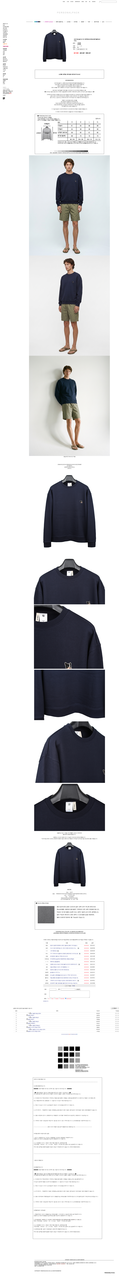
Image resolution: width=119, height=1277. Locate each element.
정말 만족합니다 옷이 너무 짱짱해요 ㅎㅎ (59, 967)
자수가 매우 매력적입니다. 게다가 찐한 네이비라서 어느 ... (63, 948)
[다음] (73, 985)
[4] (66, 1034)
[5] (68, 1034)
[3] (65, 1034)
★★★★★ (68, 998)
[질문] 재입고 (31, 1015)
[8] (72, 1034)
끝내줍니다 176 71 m (55, 972)
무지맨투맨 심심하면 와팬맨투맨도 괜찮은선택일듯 (62, 959)
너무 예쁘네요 (53, 950)
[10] (75, 1034)
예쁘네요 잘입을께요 (55, 961)
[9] (73, 1034)
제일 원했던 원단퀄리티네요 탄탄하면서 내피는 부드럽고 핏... (64, 977)
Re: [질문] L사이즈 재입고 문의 (38, 1029)
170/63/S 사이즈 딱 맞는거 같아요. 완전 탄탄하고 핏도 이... (63, 980)
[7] (71, 1034)
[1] (62, 1034)
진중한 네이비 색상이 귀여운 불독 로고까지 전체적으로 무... (64, 964)
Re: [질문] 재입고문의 (36, 1013)
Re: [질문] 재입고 (35, 1017)
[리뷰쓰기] (45, 1001)
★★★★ (62, 998)
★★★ (57, 998)
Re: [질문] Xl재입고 (35, 1025)
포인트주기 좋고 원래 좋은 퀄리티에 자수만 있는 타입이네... (64, 983)
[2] (63, 1034)
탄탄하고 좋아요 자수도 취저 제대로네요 (59, 969)
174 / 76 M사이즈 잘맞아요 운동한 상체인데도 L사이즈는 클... (64, 953)
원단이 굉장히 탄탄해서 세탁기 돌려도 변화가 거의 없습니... (64, 945)
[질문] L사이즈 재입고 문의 (34, 1027)
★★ (52, 998)
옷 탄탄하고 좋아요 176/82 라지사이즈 (59, 956)
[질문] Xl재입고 (31, 1023)
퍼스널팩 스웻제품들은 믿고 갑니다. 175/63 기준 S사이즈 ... (64, 975)
